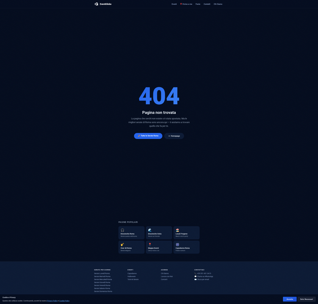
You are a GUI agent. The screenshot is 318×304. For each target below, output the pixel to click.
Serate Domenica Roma (103, 291)
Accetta (290, 299)
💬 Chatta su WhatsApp (203, 276)
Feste (198, 4)
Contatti (207, 4)
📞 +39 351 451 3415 (202, 273)
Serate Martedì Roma (102, 276)
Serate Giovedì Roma (102, 282)
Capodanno (132, 273)
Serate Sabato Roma (102, 288)
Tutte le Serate (133, 279)
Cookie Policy (64, 301)
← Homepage (174, 136)
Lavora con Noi (167, 276)
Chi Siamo (218, 4)
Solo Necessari (306, 299)
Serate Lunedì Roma (102, 273)
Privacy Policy (52, 301)
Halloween (132, 276)
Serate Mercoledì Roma (103, 279)
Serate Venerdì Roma (102, 285)
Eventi (174, 4)
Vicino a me (187, 4)
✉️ (201, 279)
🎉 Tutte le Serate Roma (148, 136)
